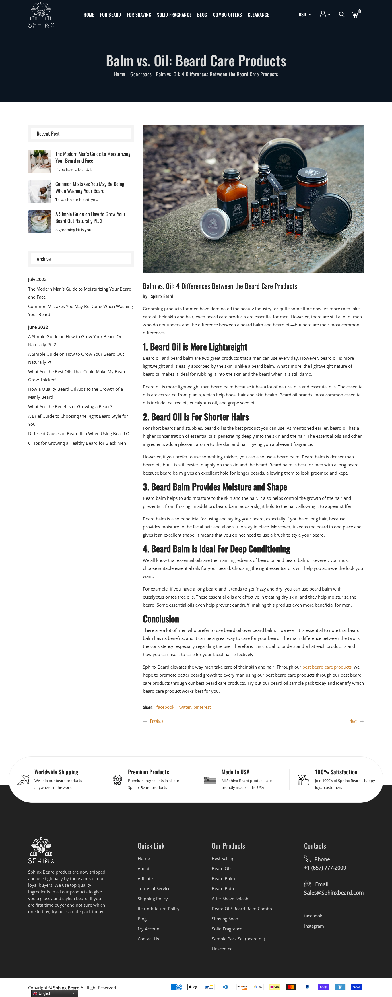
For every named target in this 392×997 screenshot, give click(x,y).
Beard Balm (223, 878)
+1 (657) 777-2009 (325, 867)
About (144, 868)
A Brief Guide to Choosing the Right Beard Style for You (78, 420)
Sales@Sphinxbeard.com (334, 892)
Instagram (314, 926)
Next (353, 721)
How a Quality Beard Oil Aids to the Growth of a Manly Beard (75, 393)
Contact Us (148, 939)
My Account (149, 929)
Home (89, 14)
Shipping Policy (153, 898)
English (44, 993)
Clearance (258, 14)
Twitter (184, 707)
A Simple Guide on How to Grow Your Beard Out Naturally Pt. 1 (76, 358)
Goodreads (141, 74)
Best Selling (223, 858)
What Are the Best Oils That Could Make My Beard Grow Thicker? (77, 375)
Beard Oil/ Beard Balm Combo (242, 908)
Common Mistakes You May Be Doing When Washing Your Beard (89, 187)
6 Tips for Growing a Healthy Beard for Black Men (77, 443)
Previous (156, 721)
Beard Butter (224, 888)
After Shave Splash (230, 898)
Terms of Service (154, 888)
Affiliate (145, 878)
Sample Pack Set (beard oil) (238, 939)
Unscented (222, 949)
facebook (165, 707)
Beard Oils (222, 868)
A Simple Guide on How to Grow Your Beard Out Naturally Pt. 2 (90, 217)
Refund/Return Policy (159, 908)
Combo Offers (227, 14)
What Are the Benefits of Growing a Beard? (70, 406)
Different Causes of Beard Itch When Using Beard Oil (80, 433)
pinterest (202, 707)
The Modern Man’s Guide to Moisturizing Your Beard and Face (93, 157)
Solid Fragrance (174, 14)
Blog (202, 14)
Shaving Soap (225, 919)
